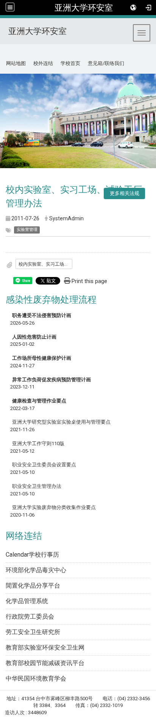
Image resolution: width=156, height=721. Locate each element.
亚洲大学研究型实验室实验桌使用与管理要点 (61, 422)
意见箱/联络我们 (106, 63)
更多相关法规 (124, 193)
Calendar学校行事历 (32, 554)
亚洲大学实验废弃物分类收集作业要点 (54, 507)
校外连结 (43, 63)
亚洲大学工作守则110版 (38, 443)
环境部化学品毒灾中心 (36, 570)
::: (3, 53)
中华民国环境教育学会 (36, 678)
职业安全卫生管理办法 (36, 486)
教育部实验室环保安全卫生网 (45, 647)
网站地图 (16, 63)
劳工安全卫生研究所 (33, 632)
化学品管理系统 (27, 601)
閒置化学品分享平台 (33, 585)
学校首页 (70, 63)
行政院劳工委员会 (30, 616)
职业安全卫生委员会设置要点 (44, 464)
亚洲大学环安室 (84, 7)
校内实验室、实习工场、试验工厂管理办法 (45, 264)
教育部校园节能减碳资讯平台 (45, 663)
